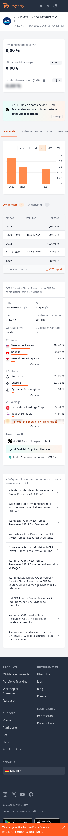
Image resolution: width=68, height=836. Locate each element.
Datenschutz (45, 723)
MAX (50, 147)
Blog (40, 689)
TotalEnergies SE (22, 413)
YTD (22, 147)
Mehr (33, 364)
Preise (7, 720)
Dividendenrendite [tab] (31, 131)
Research (9, 701)
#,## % (13, 86)
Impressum (45, 716)
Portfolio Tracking (15, 682)
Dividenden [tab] (12, 204)
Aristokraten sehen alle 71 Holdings (32, 421)
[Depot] (55, 6)
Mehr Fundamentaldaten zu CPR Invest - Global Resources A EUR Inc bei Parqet (36, 457)
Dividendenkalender (17, 674)
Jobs (40, 682)
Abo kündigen (12, 749)
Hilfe (6, 742)
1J (29, 147)
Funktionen (10, 728)
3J (36, 147)
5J (42, 147)
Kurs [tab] (49, 131)
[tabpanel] (34, 167)
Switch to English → (29, 832)
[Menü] (63, 5)
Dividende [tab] (9, 131)
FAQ (6, 735)
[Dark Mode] (48, 6)
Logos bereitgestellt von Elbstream (24, 811)
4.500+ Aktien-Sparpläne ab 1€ (31, 441)
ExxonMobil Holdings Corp (28, 407)
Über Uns (43, 674)
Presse (41, 696)
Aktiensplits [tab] (38, 204)
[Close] (63, 827)
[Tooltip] (22, 434)
